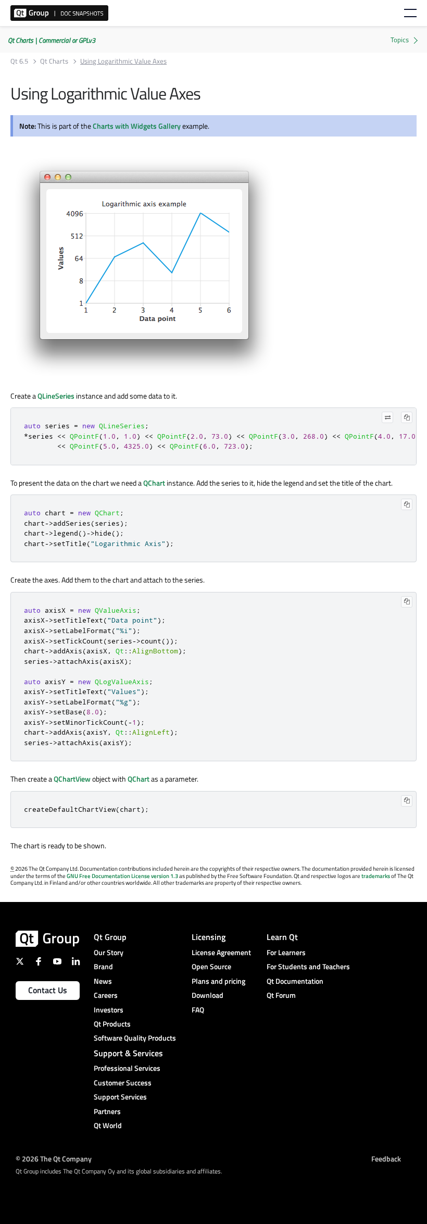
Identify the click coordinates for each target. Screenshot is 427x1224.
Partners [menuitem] (107, 1111)
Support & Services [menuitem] (128, 1053)
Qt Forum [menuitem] (281, 995)
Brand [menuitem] (103, 966)
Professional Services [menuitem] (127, 1067)
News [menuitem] (103, 980)
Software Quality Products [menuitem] (135, 1037)
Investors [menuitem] (108, 1009)
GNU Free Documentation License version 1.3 (122, 876)
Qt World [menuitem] (108, 1125)
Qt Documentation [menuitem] (295, 980)
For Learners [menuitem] (286, 952)
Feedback (386, 1158)
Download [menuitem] (207, 995)
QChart (154, 482)
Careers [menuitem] (106, 995)
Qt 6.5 (19, 61)
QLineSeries (55, 395)
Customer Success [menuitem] (123, 1082)
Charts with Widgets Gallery (137, 125)
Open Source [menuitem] (211, 966)
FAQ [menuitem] (198, 1009)
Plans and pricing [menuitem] (218, 980)
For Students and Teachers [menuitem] (308, 966)
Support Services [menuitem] (120, 1096)
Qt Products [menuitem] (112, 1023)
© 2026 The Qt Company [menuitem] (54, 1158)
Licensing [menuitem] (208, 937)
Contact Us (47, 990)
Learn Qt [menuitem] (282, 937)
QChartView (72, 778)
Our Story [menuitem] (108, 952)
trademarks (375, 876)
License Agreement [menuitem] (221, 952)
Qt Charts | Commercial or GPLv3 (51, 40)
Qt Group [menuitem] (110, 937)
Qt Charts (54, 61)
